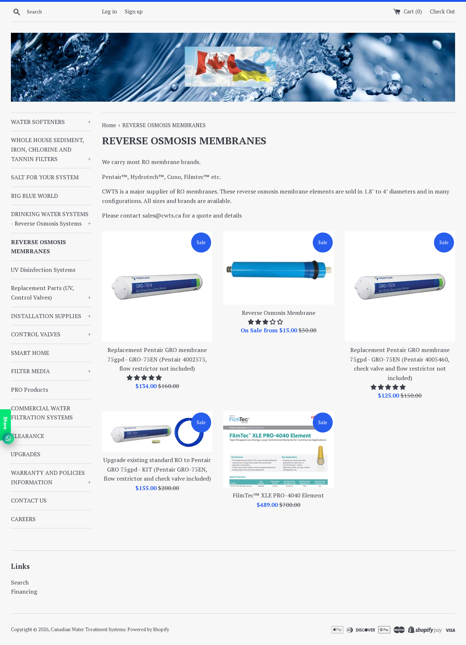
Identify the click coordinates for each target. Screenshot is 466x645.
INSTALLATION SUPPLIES (51, 316)
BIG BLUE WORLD (34, 196)
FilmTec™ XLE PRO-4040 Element (278, 495)
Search (20, 582)
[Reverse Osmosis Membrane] (278, 268)
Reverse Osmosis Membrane (278, 313)
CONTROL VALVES (51, 334)
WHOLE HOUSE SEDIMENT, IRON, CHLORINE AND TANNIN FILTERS (51, 149)
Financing (24, 591)
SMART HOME (30, 353)
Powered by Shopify (148, 629)
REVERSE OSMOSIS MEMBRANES (38, 246)
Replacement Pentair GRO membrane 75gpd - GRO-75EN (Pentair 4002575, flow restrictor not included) (157, 359)
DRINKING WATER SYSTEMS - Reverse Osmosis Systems (51, 218)
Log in (109, 11)
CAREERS (23, 519)
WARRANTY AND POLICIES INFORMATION (51, 477)
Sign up (134, 11)
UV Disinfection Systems (43, 270)
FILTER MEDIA (51, 371)
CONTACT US (29, 500)
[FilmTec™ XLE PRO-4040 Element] (278, 449)
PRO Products (29, 390)
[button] (145, 378)
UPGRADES (25, 454)
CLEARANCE (27, 436)
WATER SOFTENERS (51, 122)
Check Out (442, 11)
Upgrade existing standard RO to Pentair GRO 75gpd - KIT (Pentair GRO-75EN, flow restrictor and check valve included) (157, 469)
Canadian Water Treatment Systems (88, 629)
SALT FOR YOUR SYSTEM (45, 177)
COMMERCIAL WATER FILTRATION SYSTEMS (42, 413)
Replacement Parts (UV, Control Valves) (51, 292)
